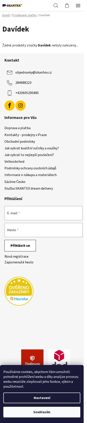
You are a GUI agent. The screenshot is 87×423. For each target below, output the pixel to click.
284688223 (23, 82)
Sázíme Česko (14, 181)
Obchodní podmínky (19, 141)
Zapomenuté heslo (18, 262)
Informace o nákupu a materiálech (30, 174)
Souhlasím (41, 412)
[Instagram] (20, 105)
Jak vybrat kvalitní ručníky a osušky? (31, 148)
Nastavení (42, 397)
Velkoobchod (14, 161)
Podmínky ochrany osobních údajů (30, 168)
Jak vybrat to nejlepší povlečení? (29, 154)
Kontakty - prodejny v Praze (25, 134)
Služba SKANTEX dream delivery (28, 188)
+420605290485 (27, 92)
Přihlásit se (20, 245)
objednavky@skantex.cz (33, 72)
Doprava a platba (17, 128)
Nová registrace (16, 256)
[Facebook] (9, 105)
